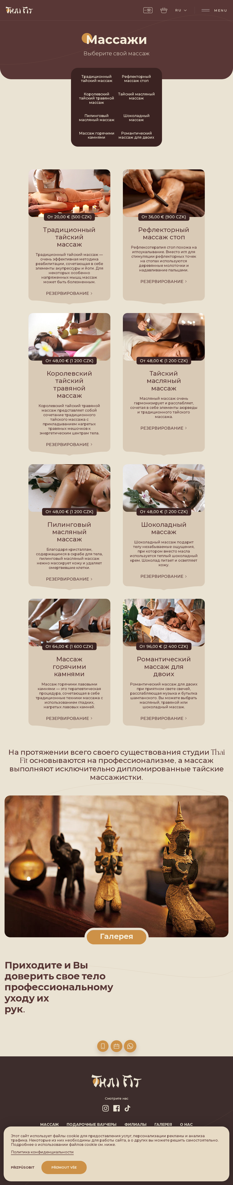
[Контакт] (103, 1046)
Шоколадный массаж (136, 118)
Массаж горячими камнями (96, 135)
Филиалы (135, 1124)
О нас (186, 1124)
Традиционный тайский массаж (96, 79)
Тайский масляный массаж (136, 96)
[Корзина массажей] (163, 10)
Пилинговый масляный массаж (96, 118)
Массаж (49, 1124)
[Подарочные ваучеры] (147, 10)
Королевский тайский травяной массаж (96, 98)
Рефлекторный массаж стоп (136, 79)
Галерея (163, 1124)
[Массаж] (116, 1046)
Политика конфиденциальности (42, 1152)
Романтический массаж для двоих (136, 135)
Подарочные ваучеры (91, 1124)
